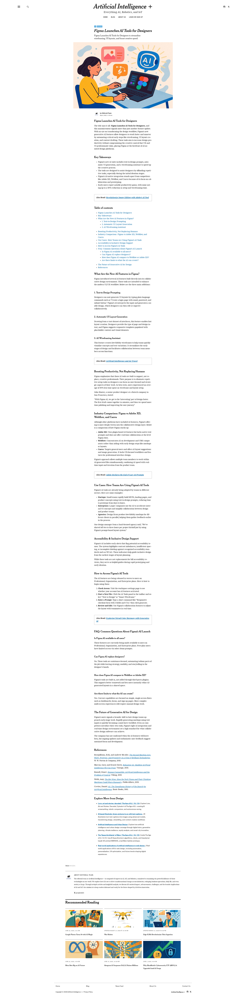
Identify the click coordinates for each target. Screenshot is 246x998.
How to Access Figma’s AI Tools (111, 246)
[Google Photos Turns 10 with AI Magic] (84, 918)
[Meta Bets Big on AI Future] (84, 949)
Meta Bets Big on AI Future (75, 965)
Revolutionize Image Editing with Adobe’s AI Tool (127, 198)
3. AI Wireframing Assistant (114, 227)
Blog (113, 17)
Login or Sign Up (136, 17)
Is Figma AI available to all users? (116, 252)
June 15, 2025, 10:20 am (112, 961)
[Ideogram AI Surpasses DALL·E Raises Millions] (123, 949)
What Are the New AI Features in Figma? (116, 219)
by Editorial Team (105, 113)
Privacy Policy (88, 992)
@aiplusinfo (80, 893)
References (103, 268)
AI (95, 26)
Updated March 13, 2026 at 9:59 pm (154, 930)
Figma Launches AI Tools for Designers (115, 213)
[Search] (28, 6)
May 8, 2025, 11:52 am (106, 115)
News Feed (119, 986)
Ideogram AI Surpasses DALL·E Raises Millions (121, 965)
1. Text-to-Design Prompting (114, 222)
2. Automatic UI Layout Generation (117, 224)
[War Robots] (123, 918)
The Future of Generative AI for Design (115, 265)
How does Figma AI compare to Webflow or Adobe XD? (125, 258)
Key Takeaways (104, 216)
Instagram (224, 6)
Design (99, 26)
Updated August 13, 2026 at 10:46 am (116, 930)
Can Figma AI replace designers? (116, 255)
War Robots (108, 934)
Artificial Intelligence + (123, 6)
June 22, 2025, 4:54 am (72, 961)
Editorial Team (86, 875)
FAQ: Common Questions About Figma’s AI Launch (120, 249)
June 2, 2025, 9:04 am (150, 961)
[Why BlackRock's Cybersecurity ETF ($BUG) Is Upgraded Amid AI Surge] (162, 949)
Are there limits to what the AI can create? (120, 260)
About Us (122, 17)
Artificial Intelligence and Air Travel (122, 361)
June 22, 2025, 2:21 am (72, 930)
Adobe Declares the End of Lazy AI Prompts (125, 475)
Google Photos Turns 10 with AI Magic (79, 934)
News (73, 866)
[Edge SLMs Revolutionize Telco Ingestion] (162, 918)
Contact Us (186, 986)
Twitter (228, 6)
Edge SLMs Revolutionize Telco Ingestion (158, 934)
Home (105, 17)
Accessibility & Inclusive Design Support (115, 243)
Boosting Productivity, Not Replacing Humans (118, 232)
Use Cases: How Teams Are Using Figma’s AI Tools (120, 240)
